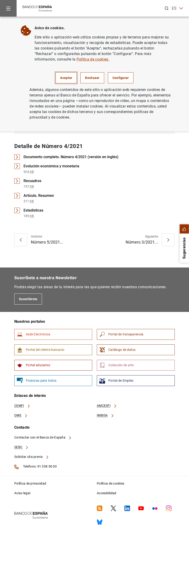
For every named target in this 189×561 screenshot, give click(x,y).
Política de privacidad (30, 483)
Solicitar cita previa (28, 457)
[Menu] (8, 8)
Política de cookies (110, 483)
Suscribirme (28, 299)
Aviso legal (22, 493)
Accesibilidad (106, 493)
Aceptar (66, 78)
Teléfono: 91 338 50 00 (39, 466)
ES (174, 8)
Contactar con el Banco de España (40, 437)
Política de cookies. (93, 59)
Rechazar (92, 78)
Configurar (120, 78)
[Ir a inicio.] (37, 8)
